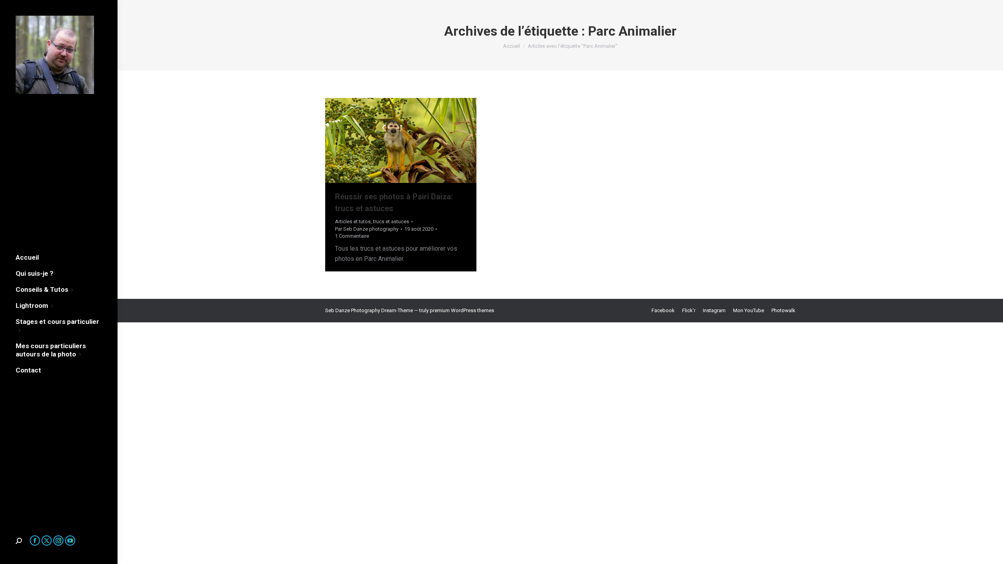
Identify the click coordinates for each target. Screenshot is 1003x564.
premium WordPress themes (462, 310)
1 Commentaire (352, 236)
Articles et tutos (353, 221)
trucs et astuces (391, 221)
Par (366, 229)
